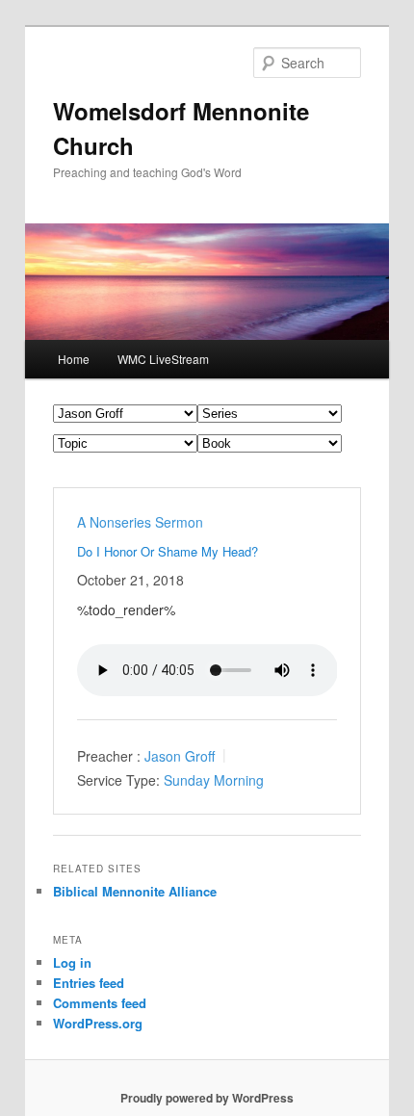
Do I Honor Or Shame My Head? (167, 551)
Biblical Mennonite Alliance (135, 891)
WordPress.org (97, 1023)
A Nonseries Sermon (140, 522)
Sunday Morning (214, 779)
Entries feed (88, 982)
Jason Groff (179, 756)
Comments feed (99, 1003)
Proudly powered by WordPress (207, 1097)
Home (74, 358)
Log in (72, 962)
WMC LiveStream (163, 358)
